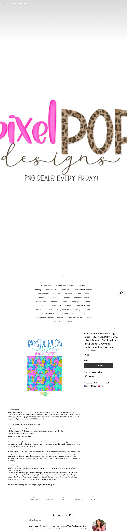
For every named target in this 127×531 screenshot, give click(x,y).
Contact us (23, 3)
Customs (82, 286)
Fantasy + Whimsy (81, 298)
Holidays (54, 302)
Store (6, 3)
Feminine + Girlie (75, 317)
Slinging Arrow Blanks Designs (69, 309)
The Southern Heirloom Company (49, 317)
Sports (89, 309)
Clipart (70, 321)
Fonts (89, 317)
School (38, 309)
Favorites (63, 499)
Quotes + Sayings (83, 305)
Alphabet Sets (51, 290)
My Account (34, 499)
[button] (90, 376)
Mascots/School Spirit (72, 302)
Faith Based (55, 298)
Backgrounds (43, 294)
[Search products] (121, 292)
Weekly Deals (46, 286)
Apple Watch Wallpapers (83, 290)
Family (67, 298)
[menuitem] (114, 328)
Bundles (56, 294)
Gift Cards (93, 499)
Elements (41, 298)
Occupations (42, 305)
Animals (65, 290)
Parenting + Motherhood (61, 305)
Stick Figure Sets (66, 313)
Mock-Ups (58, 321)
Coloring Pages (83, 294)
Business (68, 294)
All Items (81, 313)
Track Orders (48, 499)
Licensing (37, 290)
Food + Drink (41, 302)
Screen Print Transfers (65, 286)
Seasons (48, 309)
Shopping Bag (78, 499)
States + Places (48, 313)
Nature (88, 302)
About (13, 3)
